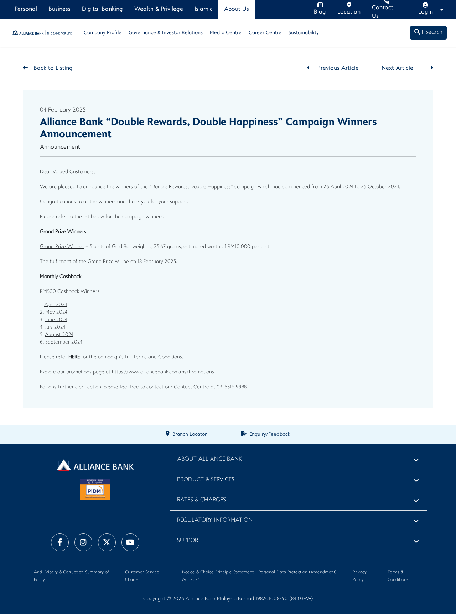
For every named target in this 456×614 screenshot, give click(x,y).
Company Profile (102, 33)
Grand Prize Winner (62, 247)
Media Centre (226, 33)
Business (59, 9)
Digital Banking (102, 9)
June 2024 (56, 320)
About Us (236, 9)
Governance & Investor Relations (166, 33)
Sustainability (304, 33)
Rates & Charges (201, 500)
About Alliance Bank (209, 459)
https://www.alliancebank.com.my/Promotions (163, 372)
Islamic (204, 9)
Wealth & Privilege (158, 9)
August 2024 (59, 335)
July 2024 (55, 327)
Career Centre (265, 33)
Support (189, 540)
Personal (26, 9)
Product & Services (205, 479)
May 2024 (56, 312)
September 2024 (63, 342)
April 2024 (55, 305)
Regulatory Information (215, 520)
